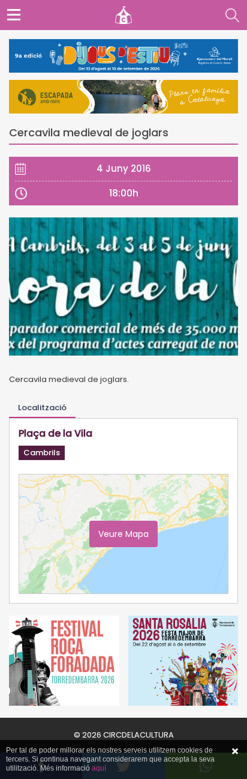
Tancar (235, 751)
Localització (42, 407)
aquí (99, 768)
